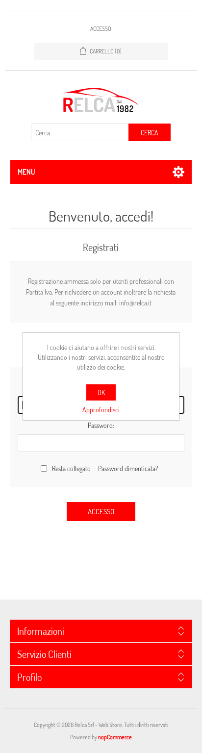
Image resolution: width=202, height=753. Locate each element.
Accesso (100, 28)
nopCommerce (115, 737)
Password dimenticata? (128, 468)
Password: (101, 425)
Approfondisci (101, 409)
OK (101, 392)
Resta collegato (71, 468)
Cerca (149, 132)
